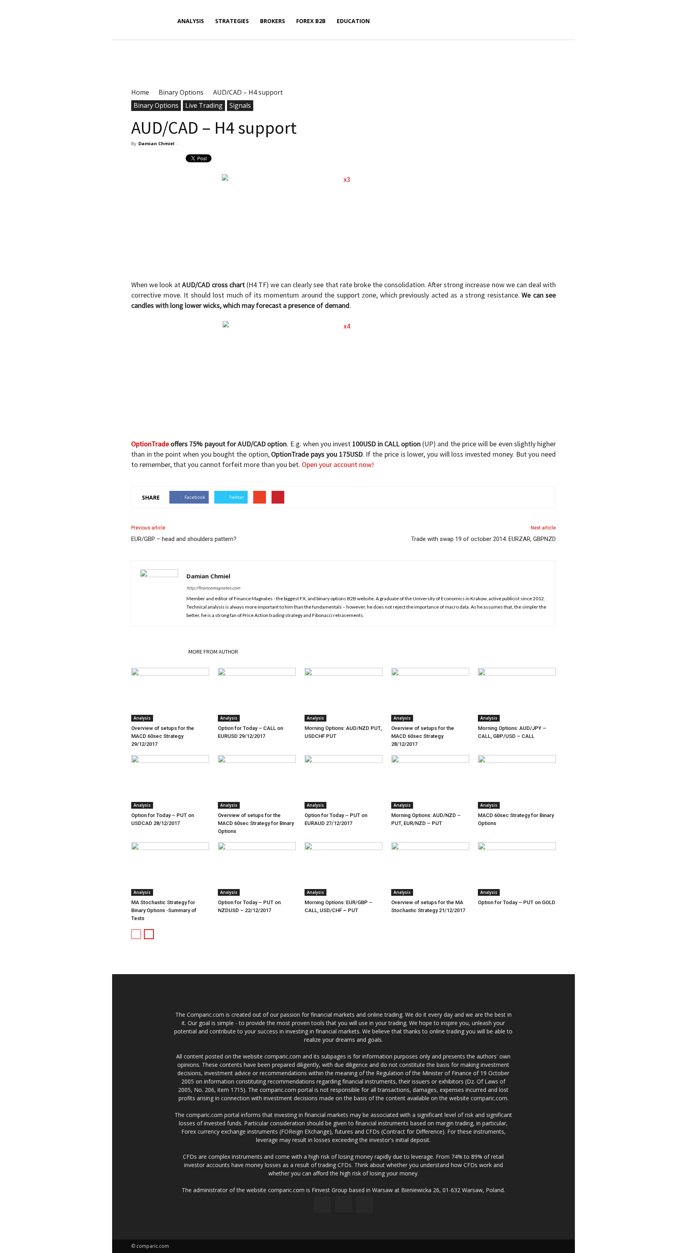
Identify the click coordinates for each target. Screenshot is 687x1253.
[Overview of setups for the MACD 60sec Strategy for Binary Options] (257, 782)
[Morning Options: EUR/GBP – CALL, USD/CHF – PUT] (343, 869)
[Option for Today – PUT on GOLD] (517, 869)
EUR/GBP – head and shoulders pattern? (184, 539)
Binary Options (156, 105)
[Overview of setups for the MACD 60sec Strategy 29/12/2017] (170, 695)
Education (353, 21)
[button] (546, 25)
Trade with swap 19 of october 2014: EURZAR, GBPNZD (483, 539)
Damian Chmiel (156, 143)
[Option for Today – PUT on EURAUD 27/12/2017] (343, 782)
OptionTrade (150, 443)
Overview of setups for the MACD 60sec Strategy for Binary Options (256, 823)
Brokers (272, 21)
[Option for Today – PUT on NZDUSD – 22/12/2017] (257, 869)
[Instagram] (343, 1204)
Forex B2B (311, 21)
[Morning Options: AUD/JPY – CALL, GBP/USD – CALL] (517, 695)
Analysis (190, 21)
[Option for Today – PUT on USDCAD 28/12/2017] (170, 782)
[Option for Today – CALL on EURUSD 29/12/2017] (257, 695)
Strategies (232, 21)
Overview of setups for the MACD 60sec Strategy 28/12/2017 (422, 736)
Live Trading (204, 105)
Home (140, 92)
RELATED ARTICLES (157, 651)
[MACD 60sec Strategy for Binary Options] (517, 782)
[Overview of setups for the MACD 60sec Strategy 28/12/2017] (430, 695)
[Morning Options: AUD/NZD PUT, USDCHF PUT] (343, 695)
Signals (240, 105)
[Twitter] (365, 1204)
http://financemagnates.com (213, 587)
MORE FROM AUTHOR (213, 651)
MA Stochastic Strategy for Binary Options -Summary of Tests (163, 910)
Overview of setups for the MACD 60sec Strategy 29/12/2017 (162, 736)
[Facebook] (322, 1204)
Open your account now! (338, 464)
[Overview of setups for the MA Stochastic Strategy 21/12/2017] (430, 869)
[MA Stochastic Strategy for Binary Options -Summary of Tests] (170, 869)
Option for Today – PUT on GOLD (516, 902)
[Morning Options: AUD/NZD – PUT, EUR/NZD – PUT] (430, 782)
